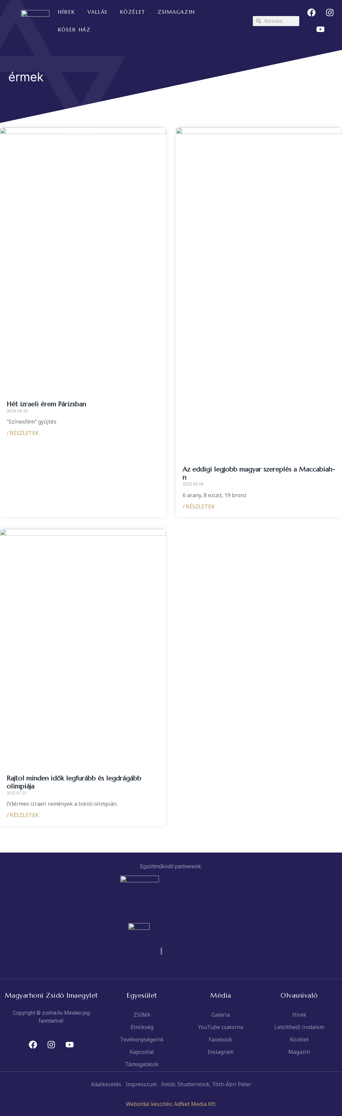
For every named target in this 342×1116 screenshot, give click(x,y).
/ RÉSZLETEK (23, 433)
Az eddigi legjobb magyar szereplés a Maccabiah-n (259, 473)
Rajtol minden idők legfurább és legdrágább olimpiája (74, 782)
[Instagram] (329, 12)
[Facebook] (311, 12)
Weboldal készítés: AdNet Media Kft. (171, 1104)
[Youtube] (320, 29)
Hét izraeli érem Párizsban (46, 404)
